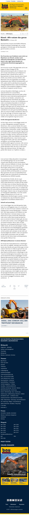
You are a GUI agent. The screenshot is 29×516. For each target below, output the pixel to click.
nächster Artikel (26, 286)
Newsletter (20, 1)
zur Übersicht (4, 286)
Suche (8, 1)
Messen (13, 1)
